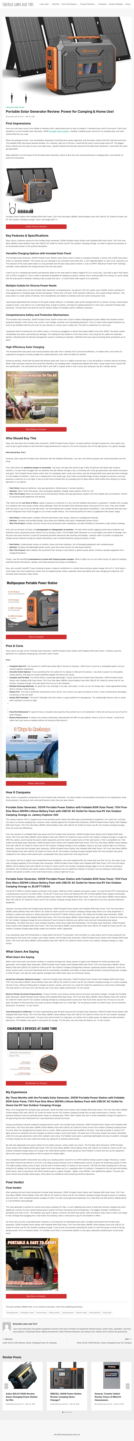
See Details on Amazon (36, 429)
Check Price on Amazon (36, 226)
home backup (42, 1312)
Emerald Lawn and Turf (16, 116)
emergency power (27, 1312)
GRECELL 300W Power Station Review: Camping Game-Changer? (65, 1396)
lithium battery (54, 1312)
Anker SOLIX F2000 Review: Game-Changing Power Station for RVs (21, 1396)
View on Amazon (36, 637)
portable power (68, 1312)
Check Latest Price (36, 783)
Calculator (102, 4)
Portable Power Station (15, 107)
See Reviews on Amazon (36, 1083)
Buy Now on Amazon (36, 1296)
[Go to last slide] (6, 1386)
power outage (81, 1312)
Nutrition (55, 4)
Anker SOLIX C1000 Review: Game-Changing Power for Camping (104, 1341)
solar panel (107, 1312)
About (127, 4)
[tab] (62, 1412)
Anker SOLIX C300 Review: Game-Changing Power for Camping (29, 1341)
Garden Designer (116, 4)
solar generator (94, 1312)
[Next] (128, 1386)
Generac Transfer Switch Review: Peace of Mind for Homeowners (108, 1396)
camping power (12, 1312)
